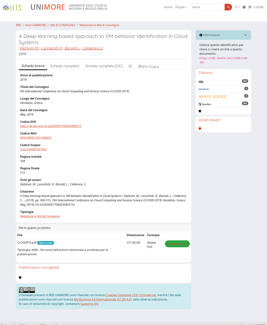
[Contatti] (250, 7)
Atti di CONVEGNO (62, 25)
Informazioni (211, 35)
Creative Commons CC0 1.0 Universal (130, 295)
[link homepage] (13, 7)
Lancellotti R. (51, 48)
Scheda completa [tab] (64, 66)
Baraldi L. (72, 48)
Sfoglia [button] (180, 7)
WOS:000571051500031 (36, 138)
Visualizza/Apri (177, 244)
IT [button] (236, 7)
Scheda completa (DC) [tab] (104, 66)
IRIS (18, 25)
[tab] (130, 66)
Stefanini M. (29, 48)
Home (168, 7)
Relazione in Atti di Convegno (99, 25)
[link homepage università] (69, 7)
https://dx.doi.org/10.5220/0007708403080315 (50, 126)
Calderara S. (92, 48)
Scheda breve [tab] (33, 65)
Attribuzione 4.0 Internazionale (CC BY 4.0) (102, 299)
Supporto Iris (89, 304)
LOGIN (258, 7)
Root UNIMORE (35, 25)
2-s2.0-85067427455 (33, 149)
